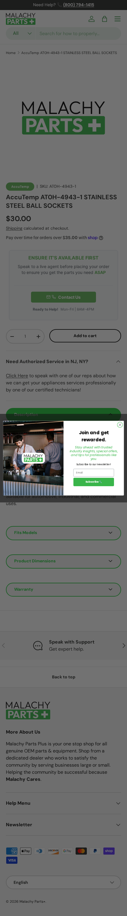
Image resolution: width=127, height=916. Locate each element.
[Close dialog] (120, 424)
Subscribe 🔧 (93, 482)
